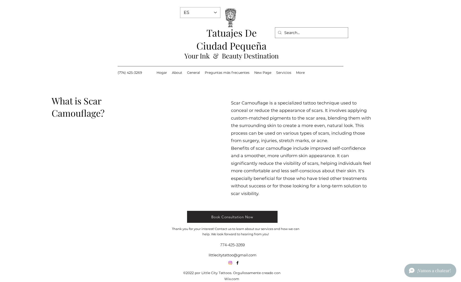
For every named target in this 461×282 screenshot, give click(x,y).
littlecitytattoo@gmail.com (232, 255)
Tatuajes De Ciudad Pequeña (231, 39)
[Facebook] (237, 262)
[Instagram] (230, 262)
